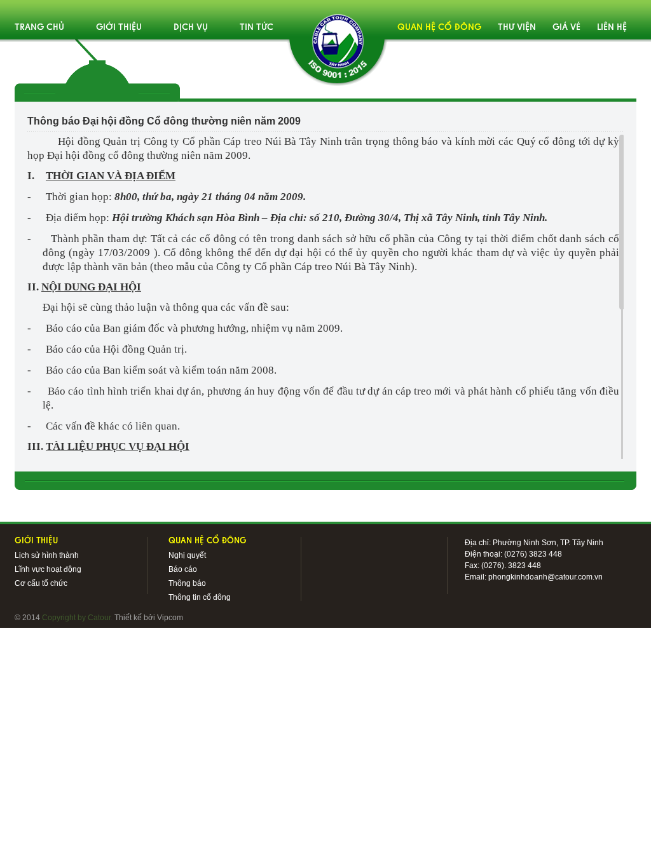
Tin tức (256, 27)
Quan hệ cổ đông (439, 27)
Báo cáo (182, 569)
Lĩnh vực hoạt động (48, 569)
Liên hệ (612, 27)
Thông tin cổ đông (199, 597)
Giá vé (566, 27)
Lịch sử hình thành (47, 555)
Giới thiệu (119, 27)
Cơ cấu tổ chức (41, 583)
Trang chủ (39, 27)
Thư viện (517, 27)
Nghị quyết (187, 555)
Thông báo (187, 583)
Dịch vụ (191, 27)
